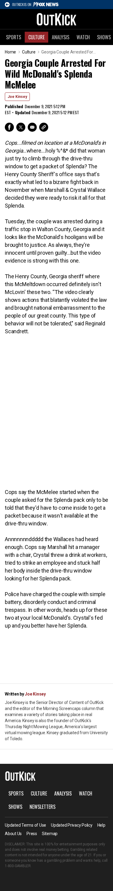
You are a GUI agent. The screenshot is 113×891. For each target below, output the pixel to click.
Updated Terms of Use (25, 825)
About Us (13, 833)
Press (32, 833)
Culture (36, 37)
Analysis (60, 37)
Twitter (20, 127)
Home (10, 52)
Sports (13, 37)
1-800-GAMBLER (18, 866)
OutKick (56, 19)
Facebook (9, 127)
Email (32, 127)
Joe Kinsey (17, 97)
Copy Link (43, 127)
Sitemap (50, 833)
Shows (15, 806)
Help (101, 825)
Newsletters (42, 806)
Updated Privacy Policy (72, 825)
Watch (83, 37)
